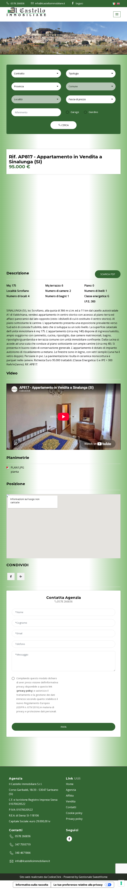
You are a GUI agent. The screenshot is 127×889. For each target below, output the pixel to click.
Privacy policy (74, 819)
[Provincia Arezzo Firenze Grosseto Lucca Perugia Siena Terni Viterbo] (36, 86)
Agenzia (71, 790)
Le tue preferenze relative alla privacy (78, 884)
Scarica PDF (107, 274)
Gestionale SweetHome (93, 877)
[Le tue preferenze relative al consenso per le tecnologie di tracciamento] (121, 883)
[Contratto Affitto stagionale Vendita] (36, 74)
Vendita (70, 801)
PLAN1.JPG (17, 467)
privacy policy (24, 690)
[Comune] (91, 86)
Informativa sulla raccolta (32, 884)
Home (69, 784)
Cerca (65, 125)
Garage (75, 112)
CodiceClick (54, 877)
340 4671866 (23, 853)
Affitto (70, 795)
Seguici (79, 3)
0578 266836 (17, 3)
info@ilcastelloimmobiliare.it (49, 3)
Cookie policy (74, 813)
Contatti (71, 807)
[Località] (36, 99)
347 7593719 (23, 844)
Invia (63, 726)
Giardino (93, 112)
